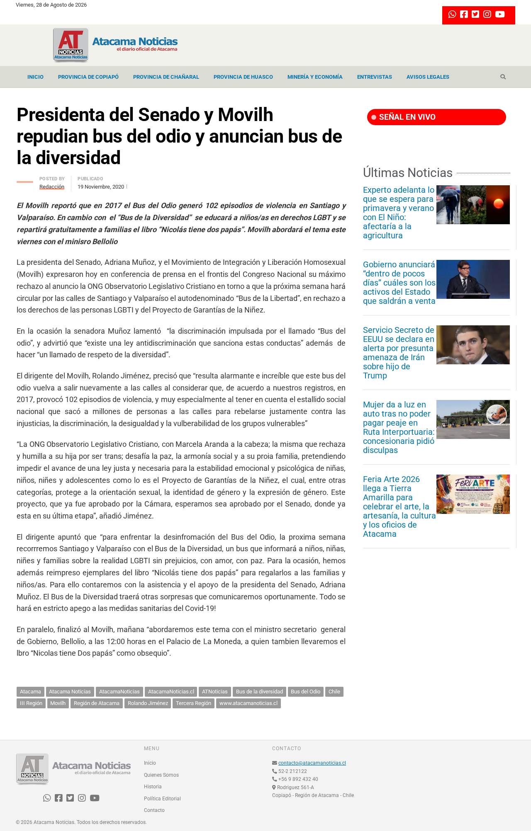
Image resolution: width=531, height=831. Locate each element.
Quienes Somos (161, 775)
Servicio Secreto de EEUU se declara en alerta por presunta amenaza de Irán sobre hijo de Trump (398, 352)
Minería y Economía (315, 77)
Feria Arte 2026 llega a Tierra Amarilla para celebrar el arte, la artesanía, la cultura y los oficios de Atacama (399, 506)
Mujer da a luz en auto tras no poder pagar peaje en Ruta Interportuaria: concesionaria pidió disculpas (399, 427)
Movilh (58, 703)
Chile (334, 691)
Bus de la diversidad (259, 691)
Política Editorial (162, 799)
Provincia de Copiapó (88, 77)
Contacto (154, 810)
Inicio (35, 77)
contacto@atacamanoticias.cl (312, 763)
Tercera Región (193, 703)
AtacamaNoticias (119, 691)
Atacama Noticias (70, 691)
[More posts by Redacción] (25, 180)
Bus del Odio (305, 691)
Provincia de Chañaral (166, 77)
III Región (31, 703)
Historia (153, 787)
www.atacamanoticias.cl (248, 703)
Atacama (30, 691)
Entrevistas (374, 77)
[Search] (503, 77)
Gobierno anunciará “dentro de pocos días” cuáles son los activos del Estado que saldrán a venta (399, 282)
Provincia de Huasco (243, 77)
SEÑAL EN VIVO (406, 117)
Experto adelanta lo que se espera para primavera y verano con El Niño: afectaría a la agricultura (398, 212)
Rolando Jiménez (148, 703)
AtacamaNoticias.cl (171, 691)
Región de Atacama (96, 703)
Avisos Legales (428, 77)
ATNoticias (215, 691)
